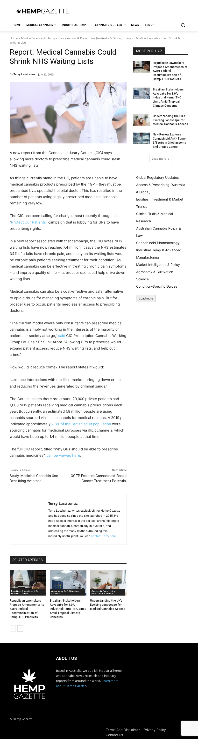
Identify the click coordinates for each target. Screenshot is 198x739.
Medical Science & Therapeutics (42, 38)
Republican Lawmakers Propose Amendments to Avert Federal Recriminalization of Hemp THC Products (27, 609)
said (61, 335)
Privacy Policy (155, 730)
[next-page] (20, 628)
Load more (159, 159)
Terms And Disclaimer (123, 730)
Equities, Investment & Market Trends (24, 592)
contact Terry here (103, 536)
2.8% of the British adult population (81, 424)
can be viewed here (63, 455)
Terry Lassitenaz (24, 74)
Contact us (114, 735)
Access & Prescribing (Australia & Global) (94, 38)
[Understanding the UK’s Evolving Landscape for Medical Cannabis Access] (108, 583)
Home (14, 38)
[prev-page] (13, 628)
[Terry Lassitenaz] (29, 519)
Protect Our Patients (28, 222)
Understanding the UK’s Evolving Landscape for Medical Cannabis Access (107, 605)
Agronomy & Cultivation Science (65, 592)
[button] (182, 25)
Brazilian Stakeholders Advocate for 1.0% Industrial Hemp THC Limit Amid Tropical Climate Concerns (68, 609)
